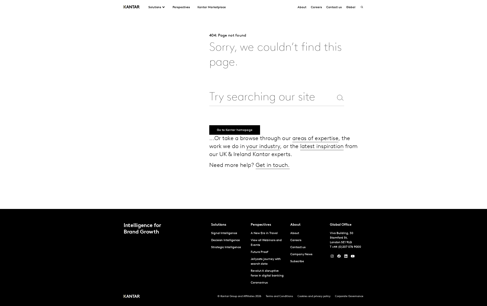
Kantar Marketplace (211, 7)
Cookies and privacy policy (314, 296)
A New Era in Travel (264, 233)
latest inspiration (322, 147)
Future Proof (259, 252)
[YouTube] (346, 257)
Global (351, 7)
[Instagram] (332, 257)
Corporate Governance (349, 296)
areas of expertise (315, 139)
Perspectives (181, 7)
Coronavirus (259, 282)
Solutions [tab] (154, 7)
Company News (301, 254)
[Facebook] (339, 257)
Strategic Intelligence (226, 247)
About (302, 7)
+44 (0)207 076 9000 (346, 247)
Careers (316, 7)
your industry (263, 147)
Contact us (333, 7)
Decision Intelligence (225, 240)
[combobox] (271, 97)
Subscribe (297, 261)
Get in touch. (273, 165)
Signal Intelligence (224, 233)
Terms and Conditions (279, 296)
